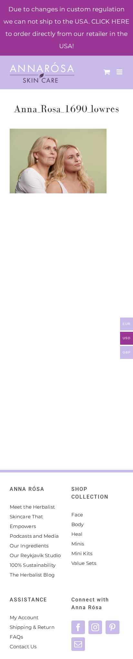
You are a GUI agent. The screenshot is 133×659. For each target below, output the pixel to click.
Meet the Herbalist (32, 507)
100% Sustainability (33, 565)
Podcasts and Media (34, 536)
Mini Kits (81, 553)
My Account (24, 617)
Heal (76, 534)
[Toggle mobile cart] (107, 72)
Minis (77, 544)
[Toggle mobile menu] (120, 72)
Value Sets (83, 563)
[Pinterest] (112, 627)
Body (77, 524)
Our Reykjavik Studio (35, 555)
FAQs (16, 637)
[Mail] (78, 644)
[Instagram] (95, 627)
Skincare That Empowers (26, 521)
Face (77, 515)
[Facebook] (78, 627)
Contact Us (23, 646)
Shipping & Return (32, 627)
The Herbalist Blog (32, 575)
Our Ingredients (29, 546)
